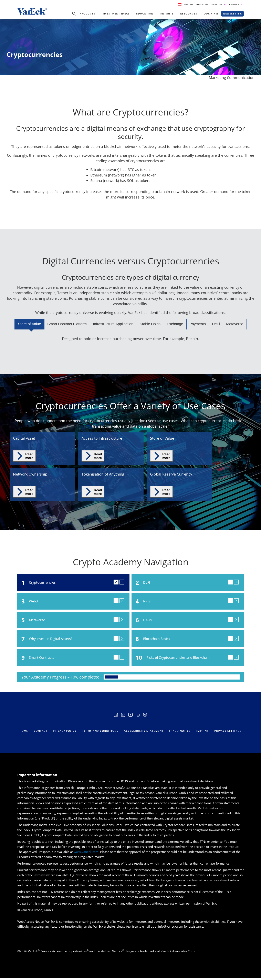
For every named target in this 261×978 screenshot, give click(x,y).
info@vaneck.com (170, 926)
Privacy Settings (227, 731)
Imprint (202, 731)
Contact (41, 731)
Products (87, 13)
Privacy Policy (64, 731)
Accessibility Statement (144, 731)
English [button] (234, 4)
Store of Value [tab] (29, 324)
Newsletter (232, 13)
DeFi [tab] (216, 324)
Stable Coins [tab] (150, 324)
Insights (167, 13)
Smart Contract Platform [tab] (67, 324)
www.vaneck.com (86, 852)
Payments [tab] (197, 324)
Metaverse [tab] (234, 324)
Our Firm (211, 13)
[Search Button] (74, 14)
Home (24, 731)
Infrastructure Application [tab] (113, 324)
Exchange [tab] (175, 324)
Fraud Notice (180, 731)
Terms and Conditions (100, 731)
